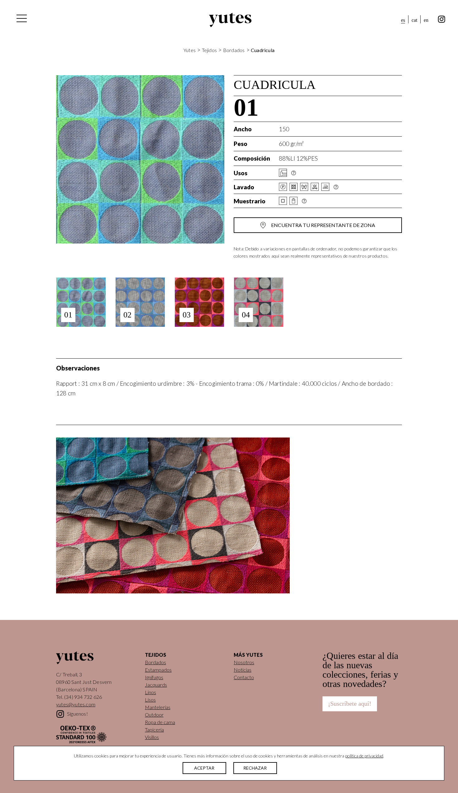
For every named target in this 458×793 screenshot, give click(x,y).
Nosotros (244, 662)
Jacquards (156, 685)
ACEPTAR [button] (204, 768)
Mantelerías (157, 707)
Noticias (242, 670)
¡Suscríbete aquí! (349, 703)
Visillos (152, 737)
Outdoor (154, 715)
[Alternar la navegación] (21, 20)
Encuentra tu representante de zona (323, 225)
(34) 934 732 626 (83, 697)
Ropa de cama (160, 722)
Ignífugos (154, 677)
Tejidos (209, 50)
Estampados (158, 670)
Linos (150, 692)
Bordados (234, 50)
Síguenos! (77, 714)
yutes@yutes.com (75, 704)
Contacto (244, 677)
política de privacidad (364, 755)
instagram (442, 19)
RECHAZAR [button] (255, 768)
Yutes (230, 19)
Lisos (150, 700)
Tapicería (154, 730)
